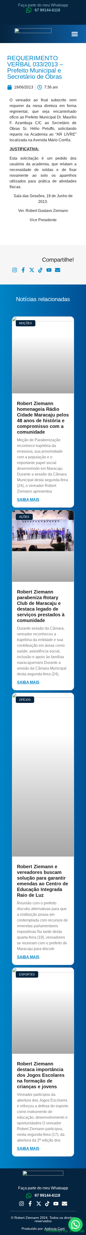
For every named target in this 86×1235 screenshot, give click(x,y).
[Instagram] (21, 1203)
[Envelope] (64, 1203)
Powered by (65, 1230)
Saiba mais (28, 500)
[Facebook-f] (30, 1203)
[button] (74, 34)
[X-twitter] (38, 1203)
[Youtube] (56, 1203)
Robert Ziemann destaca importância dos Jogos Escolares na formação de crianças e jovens (40, 1075)
